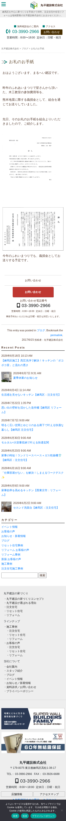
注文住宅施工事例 (12, 568)
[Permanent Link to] (33, 742)
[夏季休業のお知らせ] (6, 377)
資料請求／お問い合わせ (21, 687)
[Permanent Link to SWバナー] (33, 718)
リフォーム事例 (10, 554)
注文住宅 (11, 607)
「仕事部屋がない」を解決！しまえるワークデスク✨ (32, 475)
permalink (56, 335)
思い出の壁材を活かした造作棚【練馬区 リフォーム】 (31, 410)
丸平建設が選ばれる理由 (21, 602)
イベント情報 (9, 526)
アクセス (50, 26)
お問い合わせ (51, 32)
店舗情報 (16, 794)
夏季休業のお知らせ (25, 377)
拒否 (25, 816)
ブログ (41, 330)
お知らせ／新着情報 (18, 683)
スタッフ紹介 (14, 670)
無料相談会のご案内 (28, 26)
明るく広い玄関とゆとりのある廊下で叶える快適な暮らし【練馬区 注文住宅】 (32, 427)
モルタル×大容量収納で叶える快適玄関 (25, 442)
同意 (15, 816)
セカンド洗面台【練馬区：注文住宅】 (36, 507)
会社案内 (11, 666)
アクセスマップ (49, 794)
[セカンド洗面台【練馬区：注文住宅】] (6, 507)
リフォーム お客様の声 (15, 550)
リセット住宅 (14, 611)
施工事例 (6, 563)
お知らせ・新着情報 (13, 536)
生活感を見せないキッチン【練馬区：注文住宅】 (31, 394)
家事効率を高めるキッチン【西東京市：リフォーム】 (31, 492)
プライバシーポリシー (20, 691)
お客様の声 (8, 531)
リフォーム (13, 615)
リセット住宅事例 (12, 545)
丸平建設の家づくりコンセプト (25, 598)
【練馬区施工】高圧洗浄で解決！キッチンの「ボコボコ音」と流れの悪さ (32, 363)
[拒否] (61, 810)
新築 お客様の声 (11, 559)
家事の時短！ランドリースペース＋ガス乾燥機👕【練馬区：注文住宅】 (31, 457)
